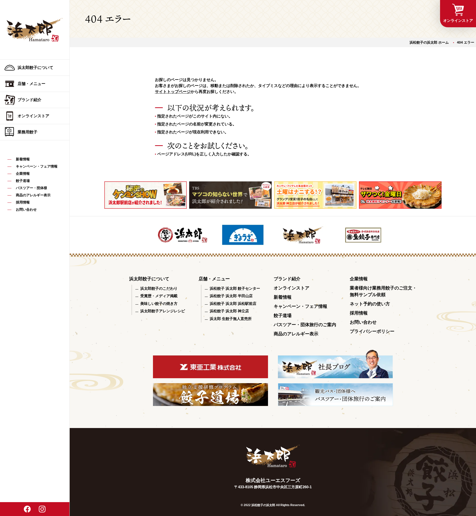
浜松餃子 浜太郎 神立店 (229, 311)
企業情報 (23, 173)
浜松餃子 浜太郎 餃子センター (235, 288)
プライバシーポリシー (372, 331)
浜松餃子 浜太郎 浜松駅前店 (233, 303)
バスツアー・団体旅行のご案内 (305, 324)
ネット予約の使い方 (370, 303)
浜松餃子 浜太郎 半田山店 (231, 296)
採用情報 (23, 202)
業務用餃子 (27, 132)
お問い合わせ (26, 209)
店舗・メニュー (31, 84)
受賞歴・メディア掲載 (159, 296)
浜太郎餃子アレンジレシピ (162, 311)
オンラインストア (33, 116)
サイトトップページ (173, 91)
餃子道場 (23, 181)
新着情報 (23, 159)
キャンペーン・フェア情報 (37, 166)
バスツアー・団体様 (31, 188)
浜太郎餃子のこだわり (159, 288)
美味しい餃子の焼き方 (159, 303)
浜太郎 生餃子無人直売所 (231, 318)
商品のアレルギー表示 (33, 195)
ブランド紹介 (29, 100)
